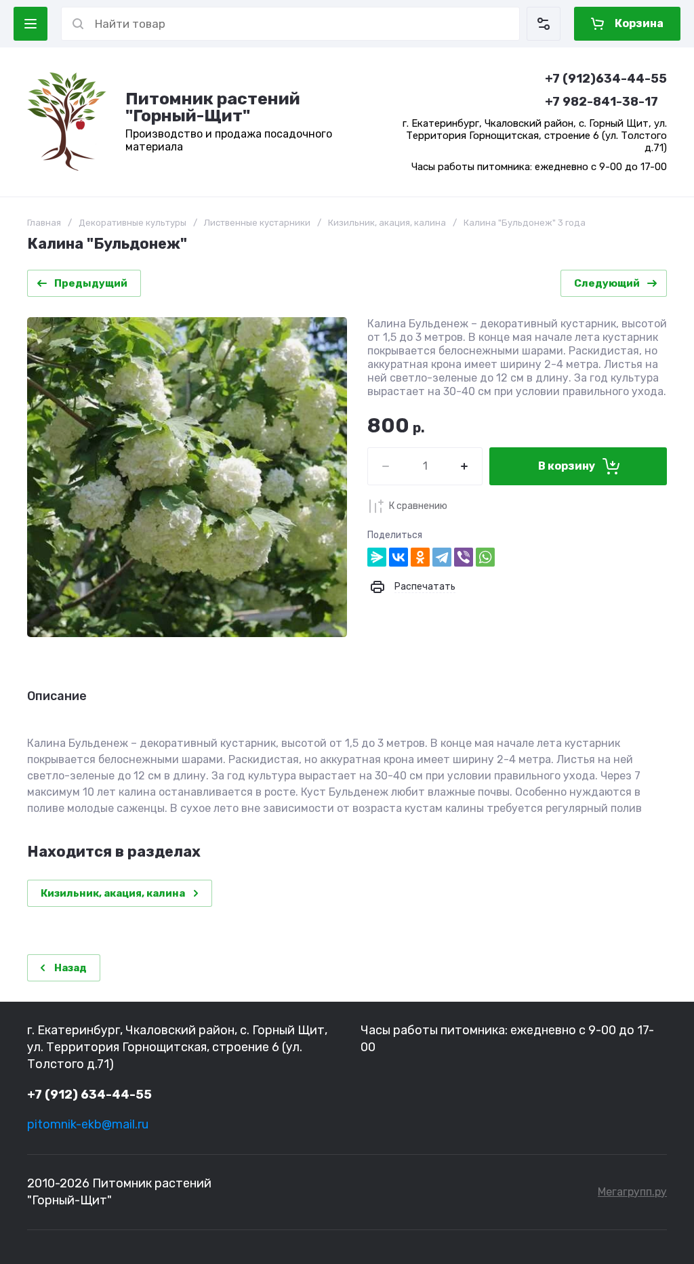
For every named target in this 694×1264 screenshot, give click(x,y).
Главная (44, 223)
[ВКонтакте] (398, 557)
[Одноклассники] (420, 557)
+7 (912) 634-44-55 (89, 1094)
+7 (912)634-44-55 (606, 78)
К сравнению (418, 506)
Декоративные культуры (132, 223)
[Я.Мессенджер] (376, 557)
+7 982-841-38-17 (601, 101)
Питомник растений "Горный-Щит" (212, 107)
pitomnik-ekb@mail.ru (87, 1124)
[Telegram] (441, 557)
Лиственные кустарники (257, 223)
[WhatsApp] (485, 557)
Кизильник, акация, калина (387, 223)
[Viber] (463, 557)
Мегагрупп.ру (632, 1191)
